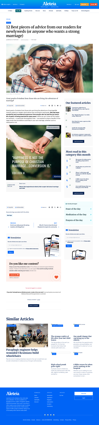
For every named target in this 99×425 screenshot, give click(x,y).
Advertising (50, 406)
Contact (62, 420)
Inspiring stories (11, 325)
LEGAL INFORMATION (47, 420)
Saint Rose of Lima (54, 7)
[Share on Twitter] (55, 105)
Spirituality (58, 10)
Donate (93, 4)
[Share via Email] (57, 105)
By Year (61, 395)
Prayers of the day (74, 220)
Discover (38, 10)
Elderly (76, 325)
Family (54, 354)
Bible (76, 354)
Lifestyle (51, 10)
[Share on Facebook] (49, 105)
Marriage (9, 215)
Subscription (50, 402)
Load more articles (78, 141)
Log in (77, 4)
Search (22, 4)
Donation (49, 404)
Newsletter (49, 395)
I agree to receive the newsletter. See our (24, 248)
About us (38, 420)
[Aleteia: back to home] (49, 3)
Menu (10, 10)
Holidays (66, 10)
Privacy (74, 420)
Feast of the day (73, 209)
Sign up (11, 252)
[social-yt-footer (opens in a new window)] (45, 415)
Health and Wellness (57, 325)
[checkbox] (8, 248)
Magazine (49, 399)
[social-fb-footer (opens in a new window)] (48, 415)
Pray (17, 10)
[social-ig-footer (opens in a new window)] (54, 415)
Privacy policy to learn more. (32, 248)
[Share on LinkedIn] (52, 105)
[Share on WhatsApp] (60, 105)
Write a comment (33, 305)
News (44, 10)
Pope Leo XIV (75, 10)
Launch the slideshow (52, 127)
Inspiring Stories (28, 10)
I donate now (13, 275)
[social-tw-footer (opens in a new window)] (51, 415)
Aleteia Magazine (85, 10)
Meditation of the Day (76, 214)
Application (49, 397)
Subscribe (83, 4)
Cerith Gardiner (25, 40)
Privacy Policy (68, 420)
